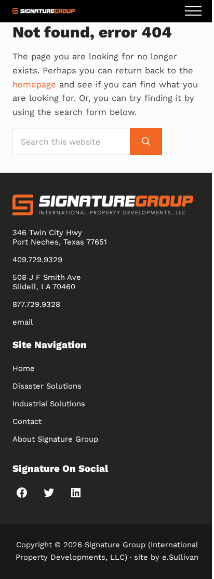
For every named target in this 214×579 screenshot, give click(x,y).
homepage (34, 84)
